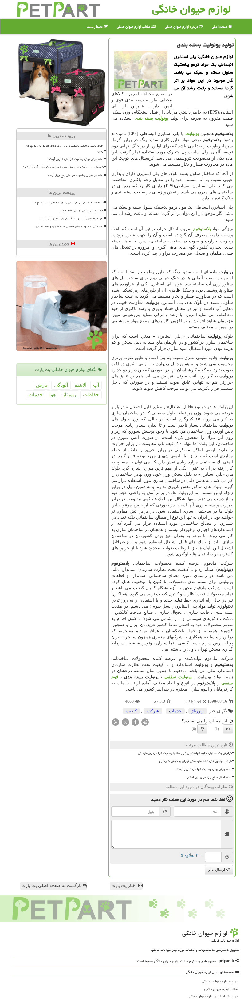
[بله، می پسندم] (228, 728)
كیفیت (131, 711)
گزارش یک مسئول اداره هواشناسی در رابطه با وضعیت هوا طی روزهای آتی (185, 753)
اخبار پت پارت (124, 885)
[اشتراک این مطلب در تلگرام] (145, 721)
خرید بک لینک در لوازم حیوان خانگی (213, 996)
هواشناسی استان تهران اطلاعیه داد (82, 210)
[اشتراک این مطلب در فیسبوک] (135, 721)
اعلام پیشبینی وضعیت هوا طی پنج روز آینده (76, 175)
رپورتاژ (197, 711)
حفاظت (91, 394)
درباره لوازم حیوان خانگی (182, 26)
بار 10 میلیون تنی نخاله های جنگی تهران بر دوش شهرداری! (195, 761)
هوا (52, 394)
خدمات (175, 711)
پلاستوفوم (202, 228)
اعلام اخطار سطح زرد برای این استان (209, 777)
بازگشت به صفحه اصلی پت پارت (52, 885)
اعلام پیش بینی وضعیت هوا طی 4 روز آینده (204, 769)
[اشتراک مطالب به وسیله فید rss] (115, 721)
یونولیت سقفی (178, 677)
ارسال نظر (217, 870)
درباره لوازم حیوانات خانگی (220, 981)
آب (96, 385)
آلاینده (80, 385)
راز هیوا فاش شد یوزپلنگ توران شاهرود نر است (72, 218)
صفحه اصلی (220, 26)
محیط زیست (95, 26)
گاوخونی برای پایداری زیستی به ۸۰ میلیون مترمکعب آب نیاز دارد (63, 167)
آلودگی (61, 385)
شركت (153, 711)
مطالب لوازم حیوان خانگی (134, 26)
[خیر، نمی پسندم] (202, 728)
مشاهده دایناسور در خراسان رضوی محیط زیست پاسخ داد (68, 202)
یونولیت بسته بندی (151, 118)
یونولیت (192, 133)
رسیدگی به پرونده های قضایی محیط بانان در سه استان (70, 226)
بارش (41, 385)
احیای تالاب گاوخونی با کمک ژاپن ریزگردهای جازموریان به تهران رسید (65, 148)
